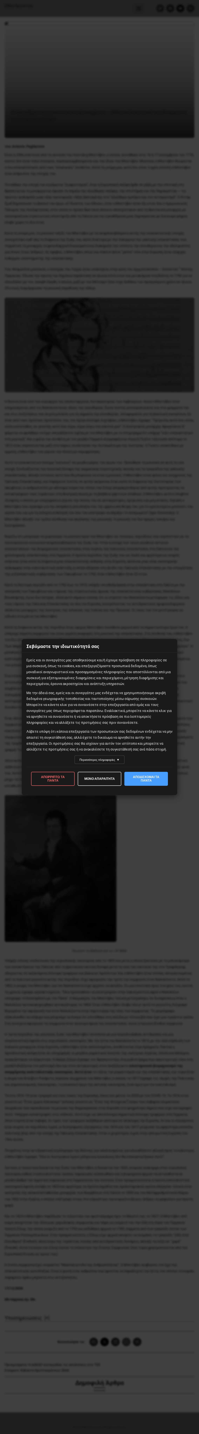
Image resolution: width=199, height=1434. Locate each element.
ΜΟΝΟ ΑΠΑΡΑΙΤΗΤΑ (99, 778)
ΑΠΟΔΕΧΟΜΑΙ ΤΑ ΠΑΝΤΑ (146, 778)
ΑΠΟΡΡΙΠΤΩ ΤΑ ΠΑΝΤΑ (53, 778)
